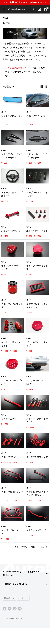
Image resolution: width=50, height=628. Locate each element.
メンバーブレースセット (12, 532)
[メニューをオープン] (4, 9)
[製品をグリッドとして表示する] (42, 86)
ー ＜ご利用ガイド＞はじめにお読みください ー (25, 2)
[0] (45, 9)
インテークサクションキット (12, 344)
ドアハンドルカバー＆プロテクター (37, 156)
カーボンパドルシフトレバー (37, 194)
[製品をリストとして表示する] (46, 86)
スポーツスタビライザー (12, 494)
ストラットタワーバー (37, 530)
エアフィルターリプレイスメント (37, 306)
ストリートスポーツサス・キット (37, 420)
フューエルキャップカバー (12, 382)
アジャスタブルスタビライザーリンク (37, 494)
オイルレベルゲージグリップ (12, 267)
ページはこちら (25, 70)
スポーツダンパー (9, 457)
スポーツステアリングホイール (12, 194)
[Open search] (34, 9)
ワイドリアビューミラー (12, 117)
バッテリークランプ (11, 231)
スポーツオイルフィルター (12, 306)
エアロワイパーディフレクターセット (12, 156)
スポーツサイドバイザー (37, 117)
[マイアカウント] (39, 9)
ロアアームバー (8, 419)
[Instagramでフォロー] (15, 608)
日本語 (7, 598)
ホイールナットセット (37, 231)
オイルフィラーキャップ (37, 267)
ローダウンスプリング (37, 457)
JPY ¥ (21, 598)
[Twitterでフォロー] (9, 608)
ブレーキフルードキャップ (37, 344)
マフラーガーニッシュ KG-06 (37, 382)
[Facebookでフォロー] (4, 608)
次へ (42, 547)
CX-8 (3, 112)
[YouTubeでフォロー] (20, 608)
